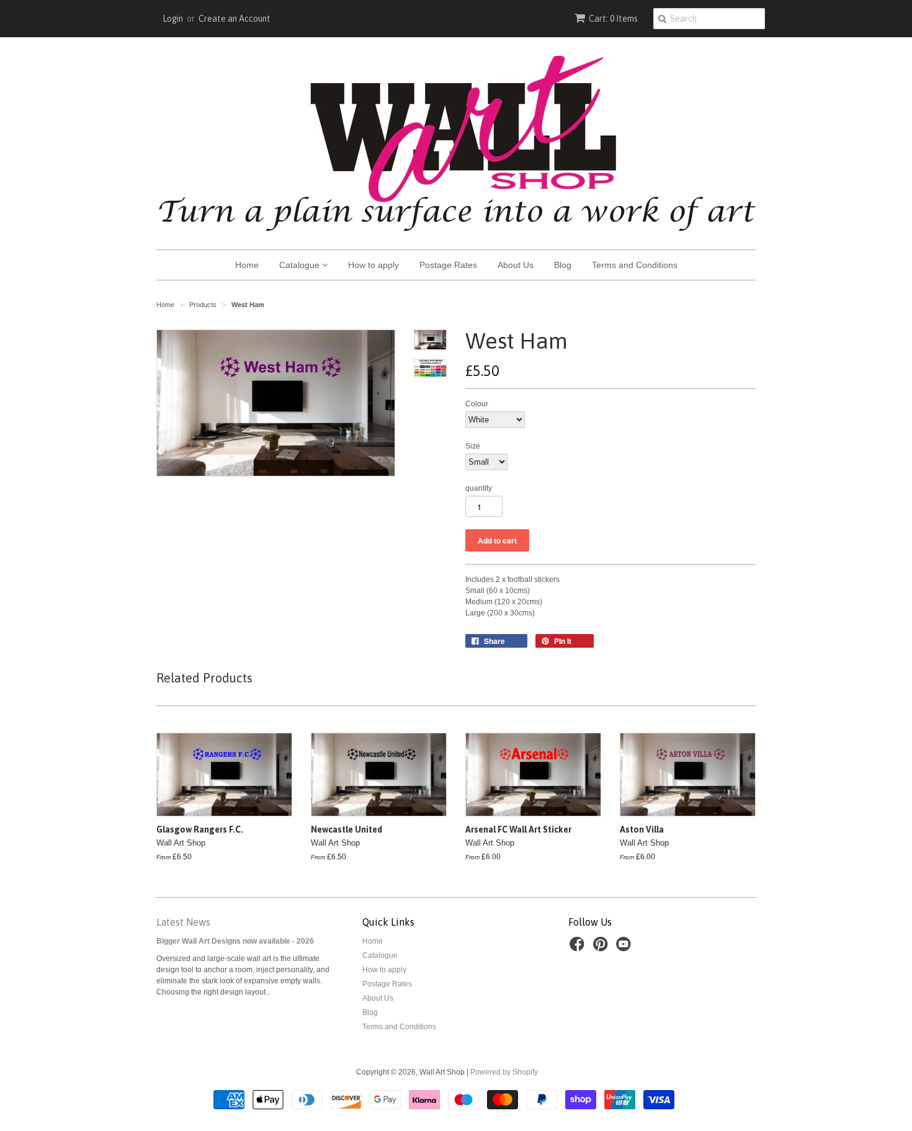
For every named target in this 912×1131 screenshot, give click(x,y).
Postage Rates (448, 265)
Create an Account (234, 19)
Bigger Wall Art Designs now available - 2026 (235, 941)
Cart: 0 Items (613, 19)
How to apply (373, 265)
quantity (478, 488)
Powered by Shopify (504, 1072)
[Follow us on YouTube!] (625, 948)
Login (173, 19)
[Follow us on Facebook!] (579, 948)
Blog (562, 265)
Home (247, 265)
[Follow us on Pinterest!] (602, 948)
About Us (516, 265)
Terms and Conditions (634, 265)
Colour (476, 404)
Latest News (183, 922)
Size (472, 446)
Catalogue (300, 265)
